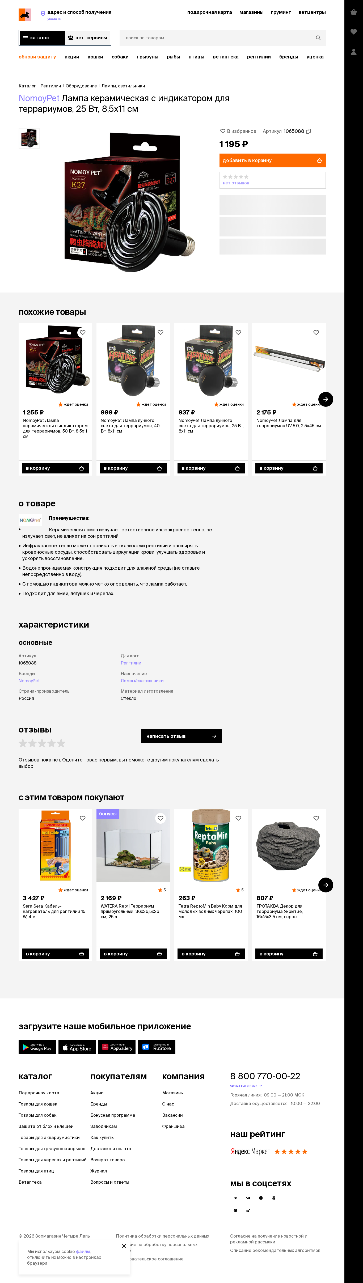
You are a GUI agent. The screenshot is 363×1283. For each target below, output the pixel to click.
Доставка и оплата (110, 1148)
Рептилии (131, 662)
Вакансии (172, 1115)
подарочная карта (209, 12)
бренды (288, 57)
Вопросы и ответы (109, 1182)
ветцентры (312, 12)
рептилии (259, 57)
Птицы (196, 57)
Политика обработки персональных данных (162, 1236)
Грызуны (147, 57)
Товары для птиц (36, 1170)
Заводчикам (103, 1126)
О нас (168, 1104)
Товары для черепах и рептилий (53, 1159)
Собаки (120, 57)
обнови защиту (37, 57)
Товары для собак (38, 1115)
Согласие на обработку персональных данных (156, 1247)
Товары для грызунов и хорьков (52, 1148)
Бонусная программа (112, 1115)
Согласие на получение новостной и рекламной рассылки (268, 1239)
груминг (281, 12)
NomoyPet (39, 98)
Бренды (98, 1104)
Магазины (173, 1092)
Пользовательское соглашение (150, 1258)
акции (72, 57)
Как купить (102, 1137)
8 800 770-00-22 (265, 1076)
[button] (273, 180)
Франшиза (173, 1126)
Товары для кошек (38, 1104)
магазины (251, 12)
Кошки (95, 57)
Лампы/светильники (142, 680)
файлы (83, 1251)
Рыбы (173, 57)
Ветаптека (226, 57)
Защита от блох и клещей (46, 1126)
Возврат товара (107, 1159)
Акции (97, 1092)
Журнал (98, 1170)
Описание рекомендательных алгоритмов (275, 1250)
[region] (172, 57)
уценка (315, 57)
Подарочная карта (39, 1092)
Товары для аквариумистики (49, 1137)
